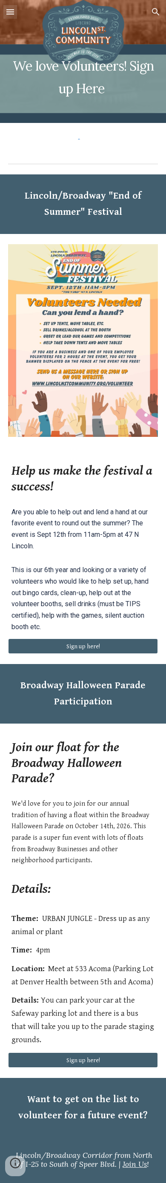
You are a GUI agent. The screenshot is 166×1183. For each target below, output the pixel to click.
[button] (10, 11)
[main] (83, 61)
